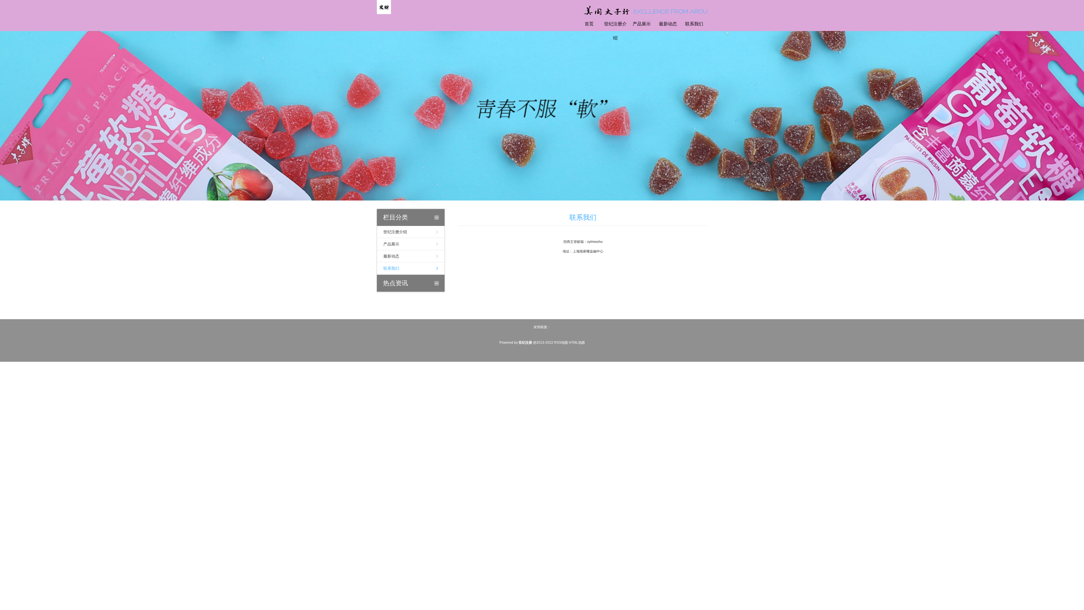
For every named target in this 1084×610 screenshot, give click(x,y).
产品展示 (642, 23)
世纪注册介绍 (615, 30)
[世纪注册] (384, 7)
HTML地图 (577, 343)
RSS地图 (561, 343)
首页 (589, 23)
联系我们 (694, 23)
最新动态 (668, 23)
